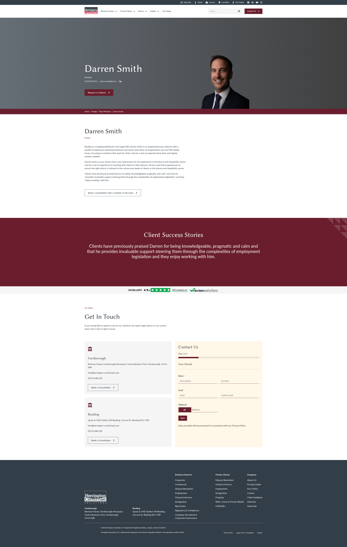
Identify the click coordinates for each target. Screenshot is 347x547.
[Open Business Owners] (116, 11)
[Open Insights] (158, 11)
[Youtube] (257, 2)
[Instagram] (261, 2)
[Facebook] (248, 2)
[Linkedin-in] (253, 2)
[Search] (239, 11)
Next (183, 418)
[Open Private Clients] (134, 11)
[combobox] (222, 11)
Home (87, 111)
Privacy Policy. (239, 425)
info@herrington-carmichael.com (103, 372)
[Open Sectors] (146, 11)
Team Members (105, 111)
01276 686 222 (95, 378)
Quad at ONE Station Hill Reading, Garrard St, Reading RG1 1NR (118, 420)
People (94, 111)
